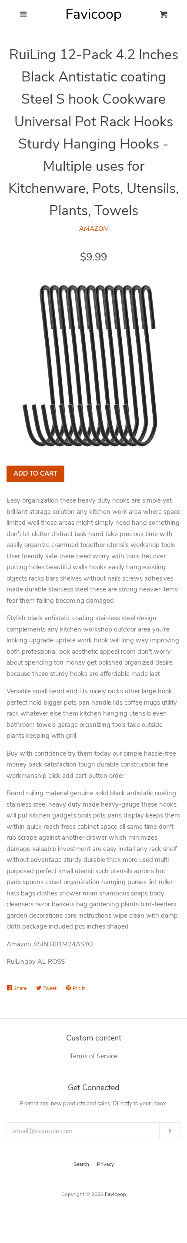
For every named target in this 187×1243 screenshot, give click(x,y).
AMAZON (93, 228)
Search (81, 1164)
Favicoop (115, 1194)
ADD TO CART (35, 473)
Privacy (105, 1164)
